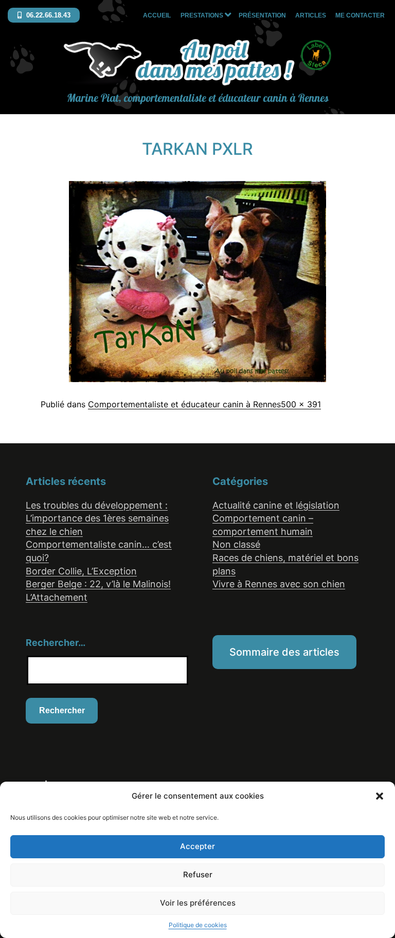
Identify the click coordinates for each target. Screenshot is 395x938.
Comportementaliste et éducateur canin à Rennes (184, 404)
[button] (379, 796)
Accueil (157, 15)
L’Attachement (56, 597)
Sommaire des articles (284, 652)
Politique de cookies (198, 925)
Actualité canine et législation (275, 505)
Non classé (236, 544)
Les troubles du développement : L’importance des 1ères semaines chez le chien (97, 518)
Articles (310, 15)
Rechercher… (55, 642)
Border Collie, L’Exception (81, 571)
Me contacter (360, 15)
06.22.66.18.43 (47, 15)
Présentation (262, 15)
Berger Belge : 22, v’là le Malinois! (98, 584)
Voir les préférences (198, 903)
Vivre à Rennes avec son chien (278, 584)
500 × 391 (301, 404)
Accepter (197, 846)
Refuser (197, 874)
